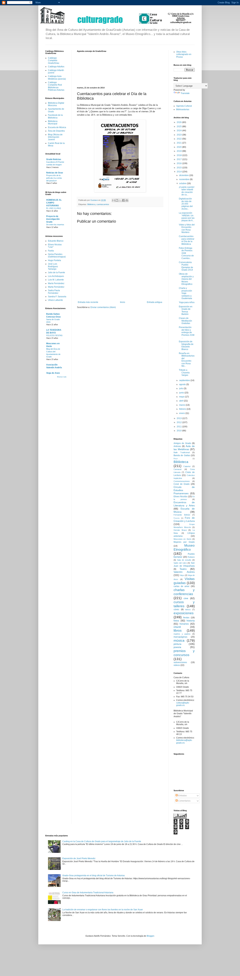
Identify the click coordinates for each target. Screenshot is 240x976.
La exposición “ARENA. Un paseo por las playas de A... (186, 217)
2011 (179, 426)
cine (186, 598)
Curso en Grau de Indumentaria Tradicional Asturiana (87, 892)
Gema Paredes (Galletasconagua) (57, 255)
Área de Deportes (56, 131)
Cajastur (187, 466)
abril (181, 401)
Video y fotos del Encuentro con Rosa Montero (187, 228)
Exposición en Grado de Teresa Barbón (185, 310)
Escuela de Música (57, 127)
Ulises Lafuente (55, 300)
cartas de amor (181, 586)
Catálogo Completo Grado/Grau (53, 60)
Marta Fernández (56, 287)
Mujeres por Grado (184, 542)
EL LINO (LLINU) (53, 208)
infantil (177, 626)
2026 (179, 122)
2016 (179, 163)
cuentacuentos (102, 204)
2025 (179, 126)
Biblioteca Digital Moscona (56, 104)
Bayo (176, 458)
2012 (179, 422)
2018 (179, 155)
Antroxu (177, 446)
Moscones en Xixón (182, 539)
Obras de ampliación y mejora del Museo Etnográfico (186, 279)
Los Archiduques (56, 276)
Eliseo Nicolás (180, 496)
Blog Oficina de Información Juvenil (55, 137)
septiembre (184, 380)
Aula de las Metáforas (184, 448)
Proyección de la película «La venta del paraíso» (54, 178)
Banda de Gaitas (182, 455)
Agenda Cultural (184, 106)
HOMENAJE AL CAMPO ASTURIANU (54, 203)
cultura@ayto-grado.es (183, 704)
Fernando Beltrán (182, 515)
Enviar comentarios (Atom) (103, 307)
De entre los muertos (55, 224)
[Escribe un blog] (117, 200)
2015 (179, 167)
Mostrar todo (61, 377)
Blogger (150, 936)
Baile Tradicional (182, 452)
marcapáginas (180, 637)
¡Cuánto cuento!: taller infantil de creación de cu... (187, 191)
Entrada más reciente (88, 302)
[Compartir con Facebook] (123, 200)
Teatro (183, 569)
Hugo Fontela (54, 260)
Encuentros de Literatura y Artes (184, 504)
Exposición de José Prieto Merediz (78, 858)
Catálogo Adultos (56, 66)
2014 (179, 171)
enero (182, 413)
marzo (182, 405)
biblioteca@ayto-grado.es (184, 741)
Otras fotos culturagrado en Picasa (183, 54)
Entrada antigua (154, 302)
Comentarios (184, 801)
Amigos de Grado (182, 443)
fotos (176, 620)
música (179, 640)
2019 (179, 151)
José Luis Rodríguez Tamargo (53, 266)
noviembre (184, 179)
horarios (184, 623)
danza (187, 609)
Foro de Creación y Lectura (184, 519)
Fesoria (177, 518)
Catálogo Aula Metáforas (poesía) (57, 77)
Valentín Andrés (184, 571)
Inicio (122, 302)
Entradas (182, 795)
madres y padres (182, 634)
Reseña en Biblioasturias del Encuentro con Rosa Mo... (186, 359)
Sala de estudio (184, 560)
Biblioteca (91, 204)
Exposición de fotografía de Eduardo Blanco (186, 345)
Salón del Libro (180, 563)
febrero (183, 409)
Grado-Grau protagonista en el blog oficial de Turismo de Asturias (93, 875)
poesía (177, 647)
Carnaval (177, 469)
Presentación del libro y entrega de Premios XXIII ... (186, 332)
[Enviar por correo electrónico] (113, 200)
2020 (179, 147)
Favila (51, 250)
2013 (179, 418)
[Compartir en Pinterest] (127, 200)
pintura (177, 644)
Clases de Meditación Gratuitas (185, 321)
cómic (176, 609)
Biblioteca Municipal (52, 122)
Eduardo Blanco (55, 241)
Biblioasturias (182, 109)
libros (178, 630)
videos (177, 665)
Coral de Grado (182, 484)
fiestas (186, 617)
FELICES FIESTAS (54, 335)
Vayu (182, 575)
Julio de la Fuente (56, 272)
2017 (179, 159)
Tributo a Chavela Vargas (184, 372)
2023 (179, 135)
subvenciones (180, 662)
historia (191, 620)
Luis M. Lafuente (56, 279)
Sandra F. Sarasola (57, 296)
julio (181, 388)
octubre (183, 183)
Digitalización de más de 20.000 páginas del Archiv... (186, 203)
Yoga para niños (186, 302)
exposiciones (184, 613)
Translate (185, 93)
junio (181, 392)
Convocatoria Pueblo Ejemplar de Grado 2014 (186, 266)
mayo (182, 396)
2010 (179, 430)
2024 (179, 130)
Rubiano (191, 557)
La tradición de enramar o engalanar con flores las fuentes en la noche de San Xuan (102, 909)
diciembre (184, 175)
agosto (182, 384)
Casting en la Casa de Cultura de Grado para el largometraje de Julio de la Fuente (101, 841)
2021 (179, 143)
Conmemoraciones (182, 481)
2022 (179, 139)
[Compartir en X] (120, 200)
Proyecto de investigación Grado (53, 219)
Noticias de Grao (54, 172)
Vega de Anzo (53, 373)
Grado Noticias (53, 159)
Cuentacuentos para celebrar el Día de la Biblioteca (186, 240)
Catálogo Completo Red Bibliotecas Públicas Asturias (56, 86)
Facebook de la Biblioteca (55, 116)
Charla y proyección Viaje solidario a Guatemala (185, 293)
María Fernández (56, 283)
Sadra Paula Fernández (54, 291)
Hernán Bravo (180, 530)
